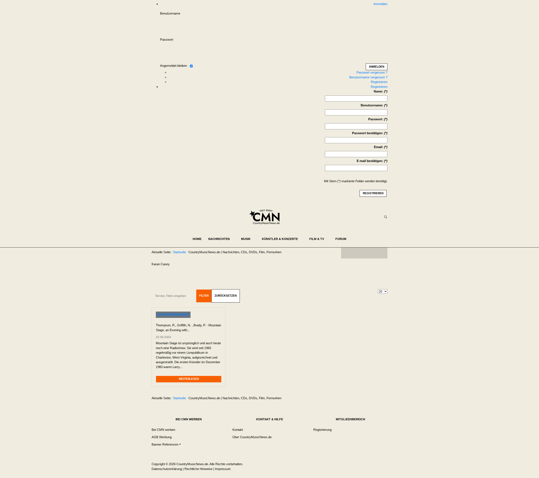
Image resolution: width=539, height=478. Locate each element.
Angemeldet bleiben (173, 65)
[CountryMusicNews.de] (266, 217)
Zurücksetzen (226, 295)
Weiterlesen (189, 378)
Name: (378, 91)
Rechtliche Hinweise (198, 469)
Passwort (166, 39)
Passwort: (375, 119)
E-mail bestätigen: (370, 161)
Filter (204, 295)
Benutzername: (372, 105)
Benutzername (170, 13)
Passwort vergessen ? (371, 72)
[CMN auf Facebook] (347, 253)
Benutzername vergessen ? (368, 77)
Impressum (223, 469)
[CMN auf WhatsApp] (364, 253)
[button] (221, 238)
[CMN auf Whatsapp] (366, 399)
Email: (378, 147)
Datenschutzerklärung (167, 469)
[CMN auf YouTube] (372, 253)
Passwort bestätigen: (367, 133)
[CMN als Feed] (381, 253)
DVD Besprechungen (173, 314)
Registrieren (379, 82)
